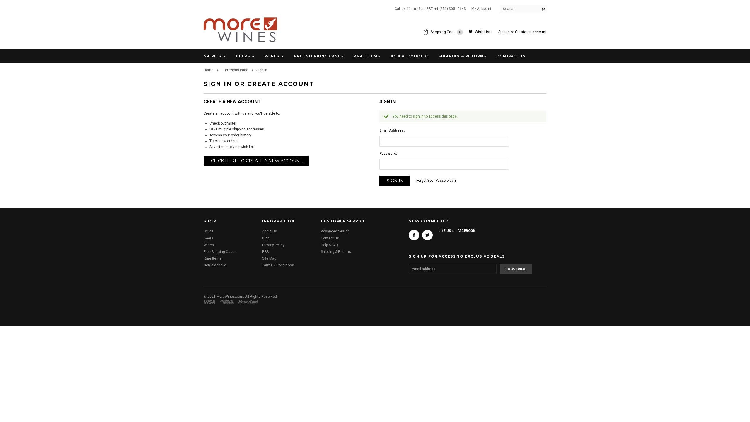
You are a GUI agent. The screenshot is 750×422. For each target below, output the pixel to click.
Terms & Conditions (278, 265)
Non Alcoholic (409, 56)
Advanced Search (335, 231)
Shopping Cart (446, 32)
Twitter (427, 235)
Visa (210, 302)
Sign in (504, 32)
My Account (481, 9)
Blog (266, 238)
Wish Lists (483, 32)
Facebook (414, 235)
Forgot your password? (434, 180)
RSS (265, 252)
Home (208, 70)
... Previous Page (234, 70)
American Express (228, 302)
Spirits (212, 56)
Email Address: (392, 130)
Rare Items (366, 56)
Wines (272, 56)
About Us (269, 231)
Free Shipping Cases (318, 56)
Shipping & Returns (336, 252)
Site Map (269, 258)
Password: (388, 154)
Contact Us (330, 238)
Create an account (530, 32)
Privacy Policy (273, 245)
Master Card (248, 302)
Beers (243, 56)
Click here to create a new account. (257, 161)
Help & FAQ (329, 245)
